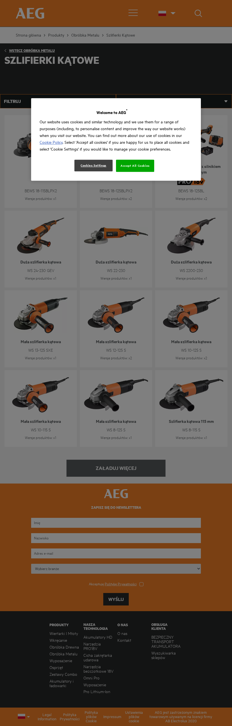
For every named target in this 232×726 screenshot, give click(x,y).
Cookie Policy (51, 142)
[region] (116, 139)
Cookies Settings (93, 166)
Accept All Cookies (135, 166)
